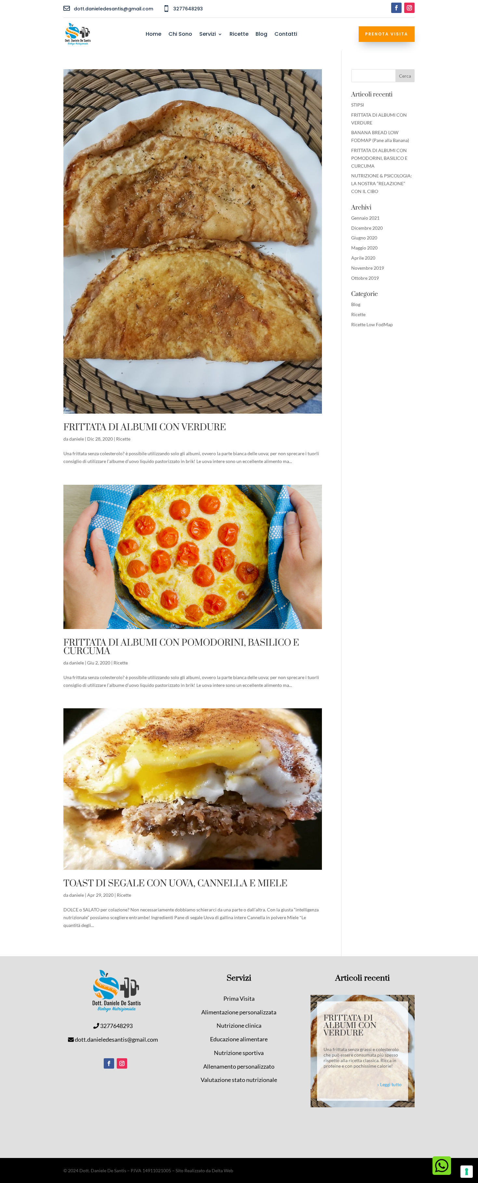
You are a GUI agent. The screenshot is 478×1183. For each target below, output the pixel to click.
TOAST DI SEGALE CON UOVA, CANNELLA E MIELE (175, 883)
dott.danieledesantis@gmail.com (116, 1039)
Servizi (207, 35)
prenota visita (386, 34)
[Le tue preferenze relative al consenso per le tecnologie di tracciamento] (466, 1171)
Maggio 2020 (364, 248)
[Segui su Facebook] (396, 8)
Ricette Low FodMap (372, 324)
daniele (76, 439)
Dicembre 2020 (367, 228)
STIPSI (357, 105)
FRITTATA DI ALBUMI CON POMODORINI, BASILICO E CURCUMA (181, 647)
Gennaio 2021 (365, 218)
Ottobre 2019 (365, 278)
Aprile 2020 (363, 258)
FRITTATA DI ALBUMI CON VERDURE (144, 427)
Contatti (285, 35)
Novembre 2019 (367, 268)
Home (153, 35)
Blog (261, 35)
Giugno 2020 (364, 237)
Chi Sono (180, 35)
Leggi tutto (391, 1084)
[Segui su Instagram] (409, 8)
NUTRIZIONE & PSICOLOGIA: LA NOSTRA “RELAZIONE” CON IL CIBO (381, 183)
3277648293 (116, 1025)
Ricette (239, 35)
